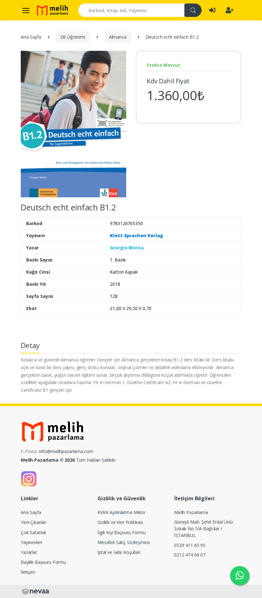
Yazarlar (29, 552)
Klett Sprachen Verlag (136, 235)
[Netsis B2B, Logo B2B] (35, 591)
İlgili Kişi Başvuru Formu (121, 532)
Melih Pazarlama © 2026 (48, 460)
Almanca (118, 37)
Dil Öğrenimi (72, 37)
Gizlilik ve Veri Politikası (120, 522)
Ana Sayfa (31, 37)
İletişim (28, 572)
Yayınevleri (31, 542)
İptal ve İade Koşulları (119, 552)
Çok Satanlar (33, 532)
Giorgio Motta (126, 248)
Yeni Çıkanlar (33, 522)
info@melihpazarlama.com (66, 451)
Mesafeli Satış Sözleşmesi (123, 542)
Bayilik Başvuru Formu (43, 562)
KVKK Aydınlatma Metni (121, 512)
